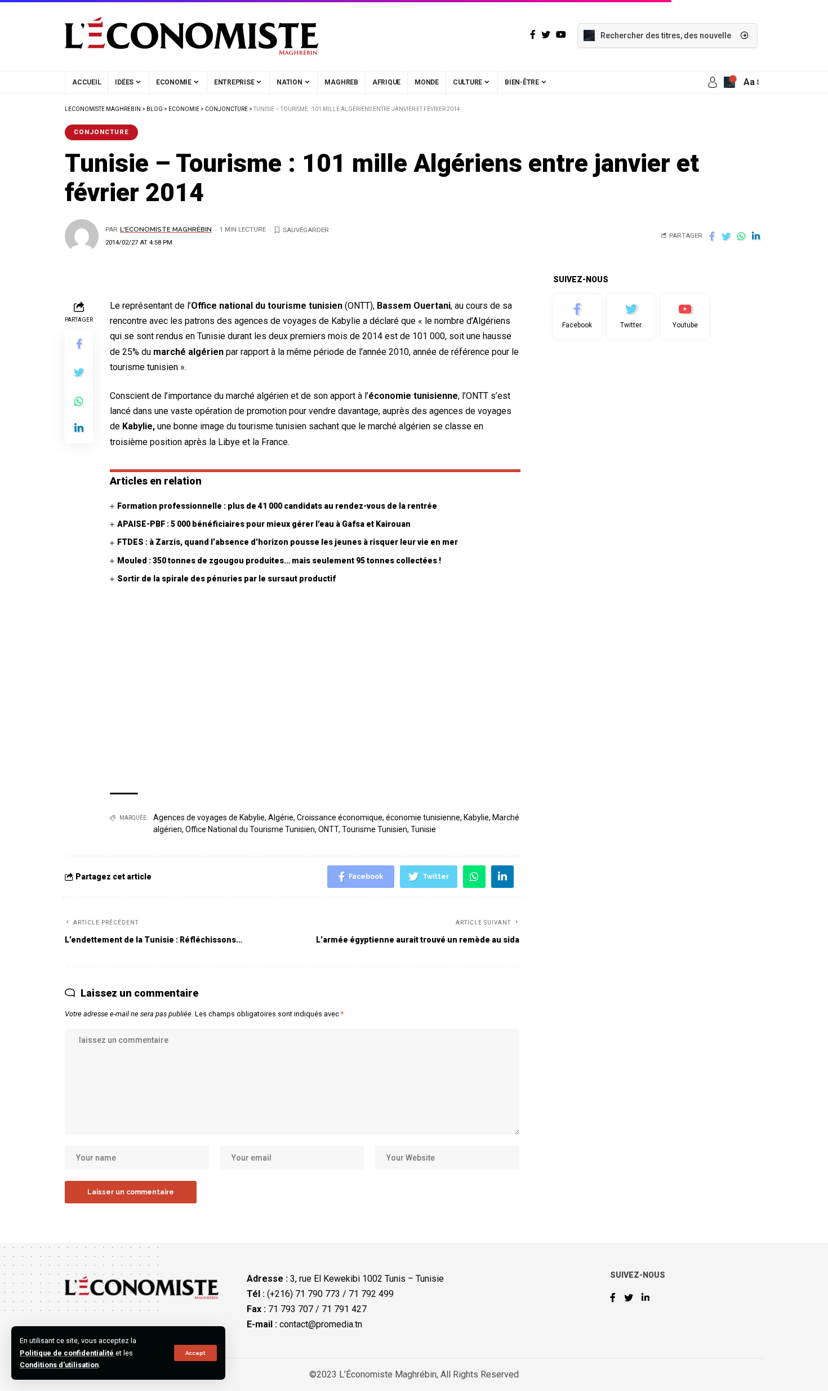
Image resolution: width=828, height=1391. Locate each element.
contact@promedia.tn (320, 1324)
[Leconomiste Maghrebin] (191, 35)
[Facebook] (577, 316)
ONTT (328, 829)
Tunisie (423, 829)
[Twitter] (631, 316)
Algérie (280, 817)
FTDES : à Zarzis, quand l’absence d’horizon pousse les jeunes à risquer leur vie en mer (287, 541)
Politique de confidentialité (67, 1353)
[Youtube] (685, 316)
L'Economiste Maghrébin (166, 229)
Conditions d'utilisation (59, 1365)
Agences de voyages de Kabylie (209, 817)
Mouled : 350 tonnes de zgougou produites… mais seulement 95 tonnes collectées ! (279, 560)
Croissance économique (339, 817)
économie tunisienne (423, 817)
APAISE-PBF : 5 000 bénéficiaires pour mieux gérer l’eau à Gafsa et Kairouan (264, 523)
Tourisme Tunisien (374, 829)
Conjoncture (101, 132)
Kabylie (476, 817)
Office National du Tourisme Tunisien (250, 829)
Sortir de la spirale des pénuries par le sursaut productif (226, 578)
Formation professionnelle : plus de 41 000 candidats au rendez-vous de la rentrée (277, 505)
